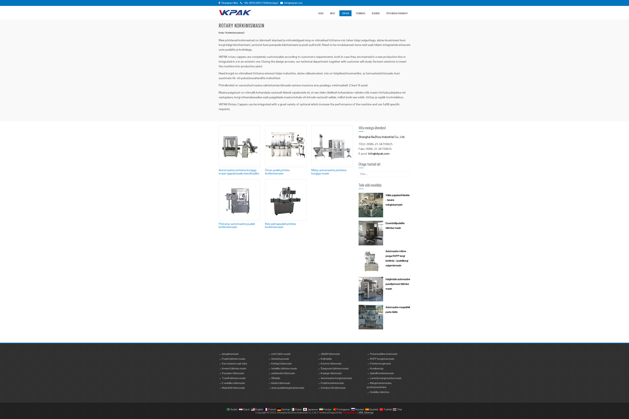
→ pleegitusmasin (229, 354)
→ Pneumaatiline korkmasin (382, 354)
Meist (332, 13)
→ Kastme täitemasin (330, 363)
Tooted (345, 13)
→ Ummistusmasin (278, 359)
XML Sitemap (366, 412)
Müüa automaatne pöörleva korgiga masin (328, 171)
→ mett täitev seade (279, 354)
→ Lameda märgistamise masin (384, 378)
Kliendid (376, 13)
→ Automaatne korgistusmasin (335, 378)
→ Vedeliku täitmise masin (282, 368)
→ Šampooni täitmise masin (333, 368)
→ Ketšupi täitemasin (280, 363)
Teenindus (360, 13)
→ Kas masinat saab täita (233, 363)
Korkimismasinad (235, 32)
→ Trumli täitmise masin (232, 378)
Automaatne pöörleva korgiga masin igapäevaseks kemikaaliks (239, 171)
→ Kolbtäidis (325, 359)
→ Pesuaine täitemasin (231, 373)
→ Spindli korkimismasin (380, 373)
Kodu (321, 13)
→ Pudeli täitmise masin (232, 359)
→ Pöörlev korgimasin (379, 363)
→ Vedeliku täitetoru (378, 392)
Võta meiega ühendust (397, 13)
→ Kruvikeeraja (375, 368)
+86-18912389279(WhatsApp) (260, 3)
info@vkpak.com (293, 3)
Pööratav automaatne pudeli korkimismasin (237, 225)
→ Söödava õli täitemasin (332, 388)
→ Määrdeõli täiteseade (232, 388)
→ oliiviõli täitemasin (329, 354)
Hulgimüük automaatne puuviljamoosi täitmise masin (398, 284)
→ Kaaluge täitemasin (330, 373)
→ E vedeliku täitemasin (232, 383)
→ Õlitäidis (274, 378)
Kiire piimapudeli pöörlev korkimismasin (280, 225)
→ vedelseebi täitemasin (281, 373)
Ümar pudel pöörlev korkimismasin (277, 171)
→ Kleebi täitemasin (279, 383)
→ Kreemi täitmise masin (232, 368)
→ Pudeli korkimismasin (331, 383)
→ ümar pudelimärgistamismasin (286, 388)
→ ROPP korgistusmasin (380, 359)
